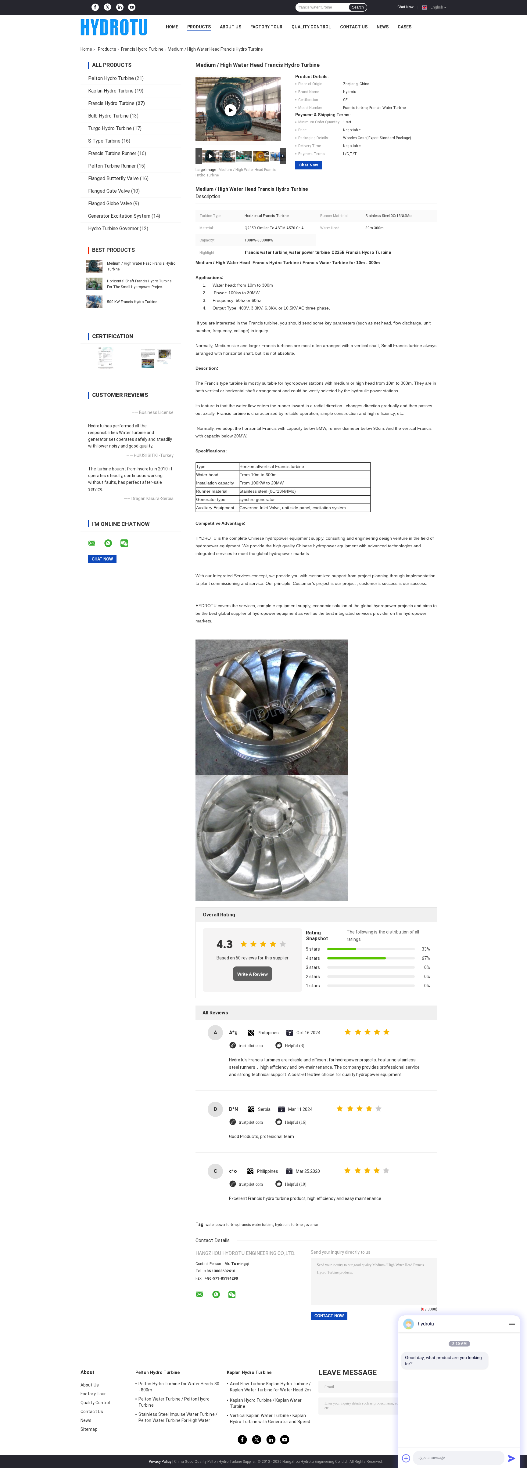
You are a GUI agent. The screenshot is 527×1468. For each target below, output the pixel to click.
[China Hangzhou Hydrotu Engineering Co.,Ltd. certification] (106, 358)
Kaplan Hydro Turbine (111, 91)
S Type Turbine (104, 141)
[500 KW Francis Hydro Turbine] (94, 301)
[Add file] (406, 1458)
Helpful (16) (296, 1122)
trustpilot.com (251, 1045)
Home (172, 26)
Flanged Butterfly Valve (113, 178)
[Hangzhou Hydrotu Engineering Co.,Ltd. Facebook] (95, 7)
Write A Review (252, 974)
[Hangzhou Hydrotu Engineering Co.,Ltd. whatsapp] (112, 543)
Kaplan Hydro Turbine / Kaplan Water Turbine (266, 1403)
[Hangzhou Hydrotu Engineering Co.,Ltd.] (114, 27)
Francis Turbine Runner (112, 153)
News (383, 26)
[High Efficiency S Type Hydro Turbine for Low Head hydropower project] (230, 110)
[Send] (512, 1458)
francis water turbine (256, 1225)
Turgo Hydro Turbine (110, 128)
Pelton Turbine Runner (112, 166)
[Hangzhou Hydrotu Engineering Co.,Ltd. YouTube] (131, 7)
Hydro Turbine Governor (113, 228)
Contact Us (353, 26)
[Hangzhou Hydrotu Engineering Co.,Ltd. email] (95, 543)
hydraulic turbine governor (296, 1225)
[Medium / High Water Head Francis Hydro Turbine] (94, 266)
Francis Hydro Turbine (142, 49)
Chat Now (405, 7)
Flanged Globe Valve (110, 203)
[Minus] (511, 1324)
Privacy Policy (160, 1461)
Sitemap (89, 1429)
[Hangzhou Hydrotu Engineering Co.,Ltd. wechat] (128, 543)
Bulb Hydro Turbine (108, 116)
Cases (404, 26)
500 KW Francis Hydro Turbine (132, 302)
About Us (230, 26)
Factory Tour (266, 26)
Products (199, 26)
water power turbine (222, 1225)
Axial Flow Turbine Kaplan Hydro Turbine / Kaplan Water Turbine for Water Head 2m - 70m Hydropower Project (270, 1387)
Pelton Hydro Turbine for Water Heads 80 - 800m (178, 1386)
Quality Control (311, 26)
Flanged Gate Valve (109, 191)
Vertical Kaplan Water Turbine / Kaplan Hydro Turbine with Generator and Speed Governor (270, 1419)
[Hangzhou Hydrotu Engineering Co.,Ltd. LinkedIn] (119, 7)
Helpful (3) (294, 1045)
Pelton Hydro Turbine (111, 78)
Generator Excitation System (119, 216)
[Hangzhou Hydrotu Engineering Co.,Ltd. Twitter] (107, 7)
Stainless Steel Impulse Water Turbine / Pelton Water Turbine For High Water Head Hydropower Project (177, 1418)
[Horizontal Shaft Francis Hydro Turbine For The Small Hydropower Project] (94, 284)
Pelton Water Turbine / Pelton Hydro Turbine (174, 1402)
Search (358, 7)
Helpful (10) (296, 1184)
